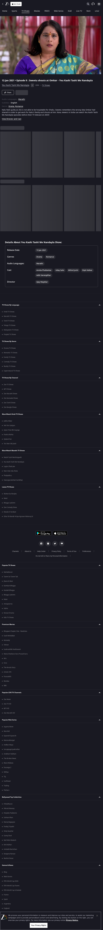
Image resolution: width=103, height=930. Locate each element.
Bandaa (6, 681)
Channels (14, 551)
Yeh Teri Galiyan (9, 425)
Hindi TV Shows (9, 312)
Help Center (40, 551)
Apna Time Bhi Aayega (12, 430)
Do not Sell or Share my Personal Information (50, 556)
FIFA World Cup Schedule (12, 890)
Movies (37, 11)
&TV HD (6, 708)
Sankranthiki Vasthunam (12, 649)
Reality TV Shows (9, 366)
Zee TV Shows (8, 384)
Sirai (5, 663)
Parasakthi (7, 676)
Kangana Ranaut (9, 854)
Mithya (6, 772)
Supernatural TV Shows (12, 371)
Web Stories (8, 876)
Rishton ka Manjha (10, 494)
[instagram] (47, 543)
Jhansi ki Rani (8, 581)
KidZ (70, 11)
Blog (5, 872)
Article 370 (7, 672)
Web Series (58, 11)
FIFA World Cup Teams (11, 886)
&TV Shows (7, 389)
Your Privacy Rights (38, 925)
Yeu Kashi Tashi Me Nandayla (15, 84)
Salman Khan (8, 817)
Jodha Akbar (8, 421)
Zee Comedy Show (10, 507)
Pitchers (6, 790)
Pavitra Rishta (8, 434)
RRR (5, 685)
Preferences (85, 551)
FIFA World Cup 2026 (11, 881)
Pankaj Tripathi (9, 826)
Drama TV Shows (10, 348)
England (6, 908)
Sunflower (7, 781)
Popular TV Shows (8, 565)
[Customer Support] (93, 4)
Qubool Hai (8, 439)
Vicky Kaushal (8, 831)
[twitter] (54, 543)
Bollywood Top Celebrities (11, 797)
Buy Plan (17, 4)
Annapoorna (8, 604)
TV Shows (26, 11)
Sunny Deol (8, 836)
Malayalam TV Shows (11, 330)
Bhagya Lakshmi (9, 503)
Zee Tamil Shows (9, 403)
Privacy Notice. (72, 920)
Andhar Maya (8, 745)
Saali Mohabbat (9, 636)
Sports (14, 11)
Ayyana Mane (8, 727)
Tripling (6, 786)
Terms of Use (70, 551)
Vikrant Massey (9, 808)
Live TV (79, 11)
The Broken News (10, 758)
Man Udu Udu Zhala (11, 471)
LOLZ (97, 11)
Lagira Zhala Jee (9, 466)
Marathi (21, 98)
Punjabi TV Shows (10, 334)
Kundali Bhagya (9, 590)
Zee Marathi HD (9, 713)
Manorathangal (9, 740)
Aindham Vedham (10, 754)
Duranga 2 (7, 767)
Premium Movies (8, 624)
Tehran (6, 645)
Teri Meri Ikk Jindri (10, 444)
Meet (5, 498)
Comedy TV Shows (10, 362)
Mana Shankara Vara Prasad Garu (16, 654)
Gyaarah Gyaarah (10, 736)
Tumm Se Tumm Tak (11, 577)
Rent (88, 11)
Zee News (7, 699)
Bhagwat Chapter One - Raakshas (15, 631)
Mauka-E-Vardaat (10, 512)
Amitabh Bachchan (10, 849)
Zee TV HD (7, 704)
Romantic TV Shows (10, 353)
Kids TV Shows (9, 617)
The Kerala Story (9, 667)
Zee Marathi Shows (10, 394)
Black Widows (8, 763)
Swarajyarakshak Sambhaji (13, 480)
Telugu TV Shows (9, 325)
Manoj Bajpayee (9, 822)
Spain (6, 899)
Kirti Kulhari (8, 845)
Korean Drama (9, 613)
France (6, 895)
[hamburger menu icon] (99, 4)
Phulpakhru (8, 475)
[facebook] (40, 543)
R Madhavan (8, 804)
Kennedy (7, 640)
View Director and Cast (11, 118)
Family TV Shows (9, 357)
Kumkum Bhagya (10, 586)
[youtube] (60, 543)
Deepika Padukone (10, 813)
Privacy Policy (55, 551)
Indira (6, 608)
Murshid (7, 731)
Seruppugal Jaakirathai (12, 749)
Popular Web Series (9, 720)
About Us (27, 551)
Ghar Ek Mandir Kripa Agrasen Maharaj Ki (18, 516)
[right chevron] (3, 153)
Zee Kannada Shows (11, 398)
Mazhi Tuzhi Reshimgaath (13, 457)
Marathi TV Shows (10, 316)
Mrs (5, 658)
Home (4, 11)
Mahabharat (8, 572)
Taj (5, 776)
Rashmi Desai (8, 858)
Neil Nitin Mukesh (10, 840)
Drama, (12, 105)
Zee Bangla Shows (10, 407)
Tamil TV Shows (9, 321)
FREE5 (46, 11)
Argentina (7, 904)
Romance (19, 105)
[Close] (97, 915)
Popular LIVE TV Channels (11, 692)
